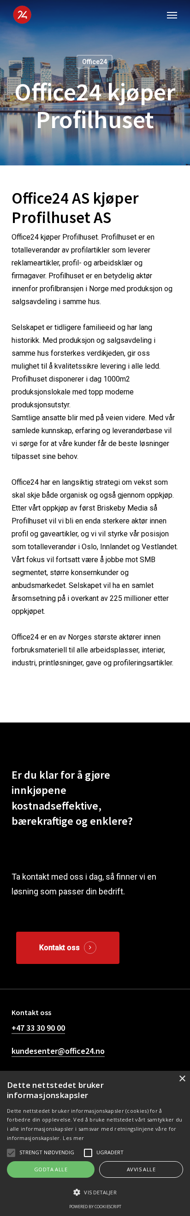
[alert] (95, 1143)
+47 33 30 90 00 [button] (38, 1027)
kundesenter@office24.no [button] (58, 1051)
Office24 (94, 61)
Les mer (73, 1137)
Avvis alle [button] (141, 1169)
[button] (172, 14)
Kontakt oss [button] (59, 947)
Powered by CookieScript (95, 1207)
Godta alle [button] (50, 1169)
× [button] (181, 1078)
